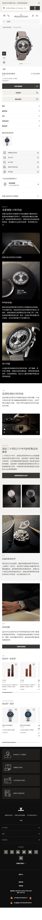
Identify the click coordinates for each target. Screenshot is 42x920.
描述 (3, 106)
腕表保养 (4, 126)
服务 (3, 834)
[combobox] (21, 21)
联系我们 (5, 840)
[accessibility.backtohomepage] (21, 15)
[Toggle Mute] (4, 251)
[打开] (4, 22)
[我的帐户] (33, 16)
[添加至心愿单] (4, 58)
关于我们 (5, 828)
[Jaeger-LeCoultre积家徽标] (21, 809)
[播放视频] (39, 27)
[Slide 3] (29, 64)
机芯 (3, 116)
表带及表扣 (5, 121)
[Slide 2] (25, 64)
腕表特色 (4, 111)
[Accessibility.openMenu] (4, 16)
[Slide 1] (21, 64)
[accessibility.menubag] (37, 16)
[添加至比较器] (4, 62)
